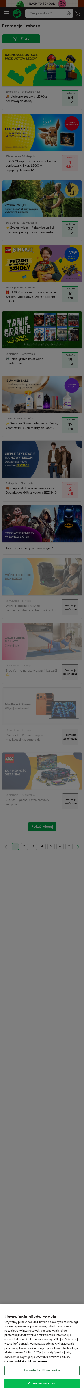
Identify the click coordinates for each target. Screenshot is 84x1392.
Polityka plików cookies (31, 1361)
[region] (42, 1348)
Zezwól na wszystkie (42, 1383)
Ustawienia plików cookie (42, 1370)
